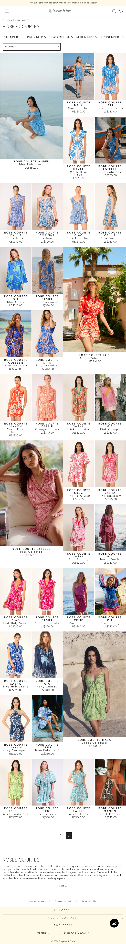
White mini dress (87, 37)
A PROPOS (62, 910)
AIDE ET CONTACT (62, 918)
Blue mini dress (13, 37)
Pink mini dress (37, 37)
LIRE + (63, 886)
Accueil (6, 20)
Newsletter (62, 925)
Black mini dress (62, 37)
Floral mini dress (113, 37)
